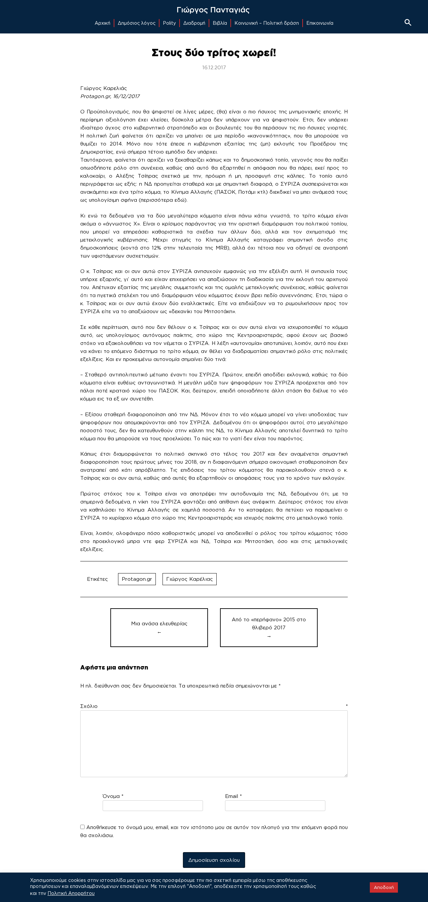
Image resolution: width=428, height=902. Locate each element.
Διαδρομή (194, 22)
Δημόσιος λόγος (136, 22)
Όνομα (113, 796)
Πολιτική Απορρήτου (71, 893)
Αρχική (102, 22)
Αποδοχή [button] (384, 887)
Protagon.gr (137, 579)
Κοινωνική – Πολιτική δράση (266, 22)
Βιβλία (220, 22)
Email (233, 796)
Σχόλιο (214, 706)
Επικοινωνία (319, 22)
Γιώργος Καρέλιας (189, 579)
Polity (169, 22)
